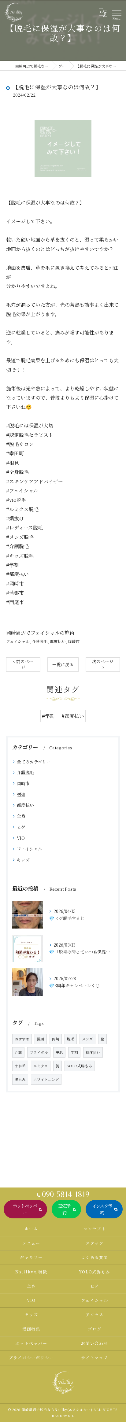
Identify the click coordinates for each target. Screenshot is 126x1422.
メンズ (87, 1038)
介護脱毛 (40, 641)
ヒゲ (21, 827)
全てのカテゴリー (34, 762)
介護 (18, 1052)
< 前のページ (23, 664)
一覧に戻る (63, 664)
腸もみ (20, 1079)
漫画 (40, 1038)
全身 (21, 816)
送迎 (21, 794)
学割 (74, 1052)
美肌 (59, 1052)
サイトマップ (94, 1358)
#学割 (48, 715)
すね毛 (20, 1065)
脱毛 (70, 1038)
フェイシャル (18, 641)
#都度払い (72, 715)
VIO (21, 838)
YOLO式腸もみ (79, 1065)
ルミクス (40, 1065)
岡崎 (55, 1038)
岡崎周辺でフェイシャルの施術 (40, 632)
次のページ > (102, 664)
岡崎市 (74, 641)
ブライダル (39, 1052)
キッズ (23, 860)
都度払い (58, 641)
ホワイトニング (46, 1079)
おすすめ (22, 1038)
